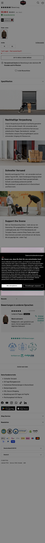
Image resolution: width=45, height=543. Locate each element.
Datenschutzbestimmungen (34, 255)
